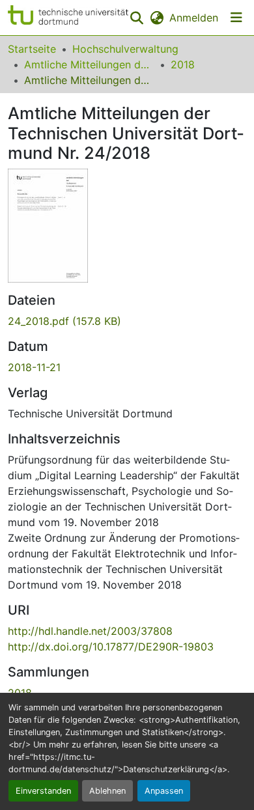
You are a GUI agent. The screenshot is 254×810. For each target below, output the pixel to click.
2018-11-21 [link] (34, 367)
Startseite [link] (32, 48)
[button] (68, 17)
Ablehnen (107, 791)
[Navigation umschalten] (236, 17)
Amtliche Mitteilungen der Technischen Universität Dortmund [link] (89, 64)
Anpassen (164, 791)
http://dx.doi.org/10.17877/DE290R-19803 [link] (111, 646)
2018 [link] (183, 64)
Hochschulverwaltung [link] (125, 48)
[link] (127, 321)
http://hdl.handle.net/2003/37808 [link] (90, 630)
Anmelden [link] (193, 17)
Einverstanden (43, 791)
